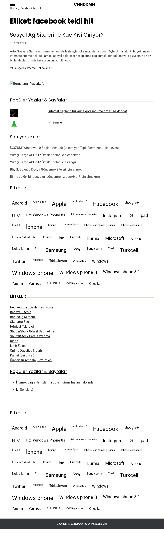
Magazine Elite (99, 523)
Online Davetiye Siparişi (26, 350)
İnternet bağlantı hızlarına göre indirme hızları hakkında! (87, 111)
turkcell (129, 250)
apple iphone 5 (79, 201)
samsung (56, 250)
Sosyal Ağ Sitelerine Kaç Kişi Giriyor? (57, 35)
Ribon (14, 341)
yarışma (17, 283)
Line (60, 238)
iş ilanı (47, 237)
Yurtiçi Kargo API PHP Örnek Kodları (35, 155)
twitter (18, 261)
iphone (34, 227)
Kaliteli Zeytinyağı (22, 355)
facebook (105, 204)
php (37, 248)
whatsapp (79, 260)
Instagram (112, 215)
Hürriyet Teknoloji (22, 326)
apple (59, 204)
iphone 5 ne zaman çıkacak (99, 225)
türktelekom (58, 261)
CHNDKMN (84, 4)
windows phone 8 (78, 272)
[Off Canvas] (12, 4)
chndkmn (73, 155)
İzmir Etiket (18, 346)
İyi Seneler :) (57, 122)
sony (77, 249)
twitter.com (37, 260)
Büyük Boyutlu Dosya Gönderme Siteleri (38, 169)
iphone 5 (53, 225)
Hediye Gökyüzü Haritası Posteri (32, 307)
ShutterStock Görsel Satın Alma (32, 331)
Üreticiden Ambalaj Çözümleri (31, 360)
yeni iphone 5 (53, 283)
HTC (16, 215)
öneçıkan (95, 284)
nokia (136, 239)
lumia (93, 238)
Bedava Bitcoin (20, 312)
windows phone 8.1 (121, 271)
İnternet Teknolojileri (39, 67)
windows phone (32, 273)
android (19, 203)
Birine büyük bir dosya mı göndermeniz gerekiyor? (45, 177)
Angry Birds (39, 201)
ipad (144, 215)
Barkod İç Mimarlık (23, 317)
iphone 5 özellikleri (24, 237)
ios (131, 215)
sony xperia (94, 248)
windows (100, 261)
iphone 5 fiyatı (71, 224)
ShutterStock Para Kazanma (30, 336)
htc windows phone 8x (84, 214)
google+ (131, 202)
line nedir (75, 237)
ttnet (111, 248)
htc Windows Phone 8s (45, 215)
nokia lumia (20, 249)
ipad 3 (16, 225)
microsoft (114, 238)
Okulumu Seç (19, 322)
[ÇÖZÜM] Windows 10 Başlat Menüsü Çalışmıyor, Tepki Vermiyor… (56, 148)
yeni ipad (35, 283)
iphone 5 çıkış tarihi (132, 225)
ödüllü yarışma (74, 283)
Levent (114, 148)
